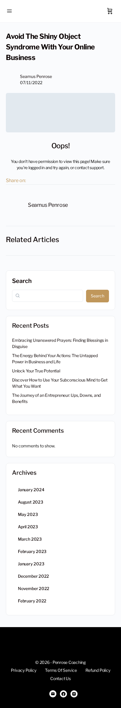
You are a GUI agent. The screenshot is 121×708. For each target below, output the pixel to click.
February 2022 (32, 600)
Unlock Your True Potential (36, 370)
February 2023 (32, 551)
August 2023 (30, 501)
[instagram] (74, 693)
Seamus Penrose (36, 76)
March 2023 (30, 539)
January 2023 (31, 563)
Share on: (16, 180)
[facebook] (63, 693)
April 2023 (28, 526)
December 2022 (33, 576)
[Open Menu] (9, 10)
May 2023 (28, 514)
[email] (52, 693)
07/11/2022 (31, 82)
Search (22, 280)
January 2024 (31, 489)
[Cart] (110, 11)
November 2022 (33, 588)
